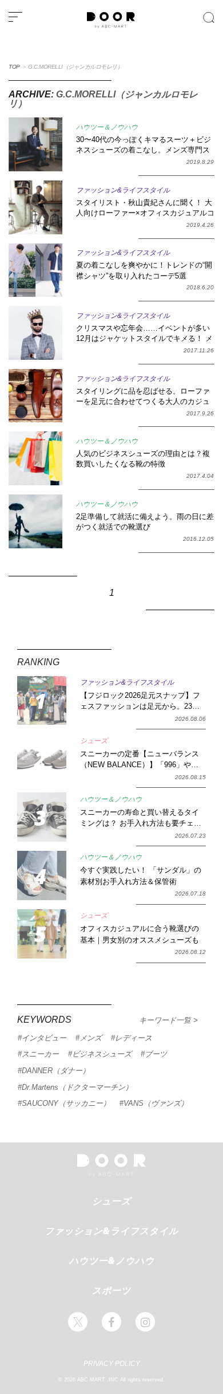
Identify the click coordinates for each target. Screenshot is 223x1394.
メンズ (90, 1038)
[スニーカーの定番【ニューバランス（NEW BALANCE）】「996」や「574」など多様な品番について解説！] (41, 758)
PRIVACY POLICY (111, 1363)
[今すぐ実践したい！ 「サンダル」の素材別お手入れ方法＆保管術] (41, 875)
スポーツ (111, 1290)
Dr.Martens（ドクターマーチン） (77, 1087)
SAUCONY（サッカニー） (66, 1103)
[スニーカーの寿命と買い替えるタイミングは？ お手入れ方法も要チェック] (41, 817)
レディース (133, 1038)
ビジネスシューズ (102, 1054)
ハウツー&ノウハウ (111, 1260)
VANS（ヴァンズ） (156, 1103)
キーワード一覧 (166, 1020)
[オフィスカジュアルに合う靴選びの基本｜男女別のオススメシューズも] (41, 934)
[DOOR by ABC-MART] (111, 25)
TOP (14, 67)
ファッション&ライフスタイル (111, 1230)
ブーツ (156, 1054)
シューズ (111, 1201)
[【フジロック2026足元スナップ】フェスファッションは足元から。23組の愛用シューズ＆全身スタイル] (41, 700)
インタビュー (44, 1038)
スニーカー (40, 1054)
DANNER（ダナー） (56, 1070)
